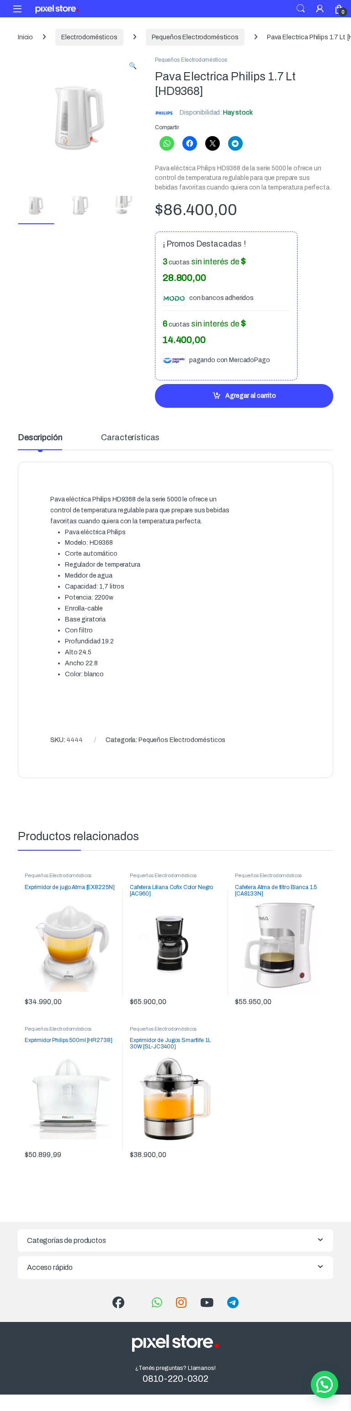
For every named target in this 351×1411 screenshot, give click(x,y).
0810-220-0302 (175, 1379)
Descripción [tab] (40, 437)
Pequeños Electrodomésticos (195, 37)
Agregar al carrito (250, 395)
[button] (133, 66)
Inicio (25, 37)
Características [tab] (130, 437)
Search (301, 9)
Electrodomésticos (89, 37)
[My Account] (320, 8)
